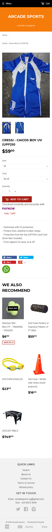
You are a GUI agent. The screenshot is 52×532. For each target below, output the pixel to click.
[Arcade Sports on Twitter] (18, 510)
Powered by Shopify (35, 522)
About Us (26, 474)
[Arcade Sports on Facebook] (26, 510)
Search (26, 470)
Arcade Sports (26, 16)
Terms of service (26, 483)
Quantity (6, 186)
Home (4, 35)
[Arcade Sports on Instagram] (34, 510)
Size (4, 161)
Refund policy (26, 487)
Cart (47, 3)
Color (4, 173)
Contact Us (26, 478)
